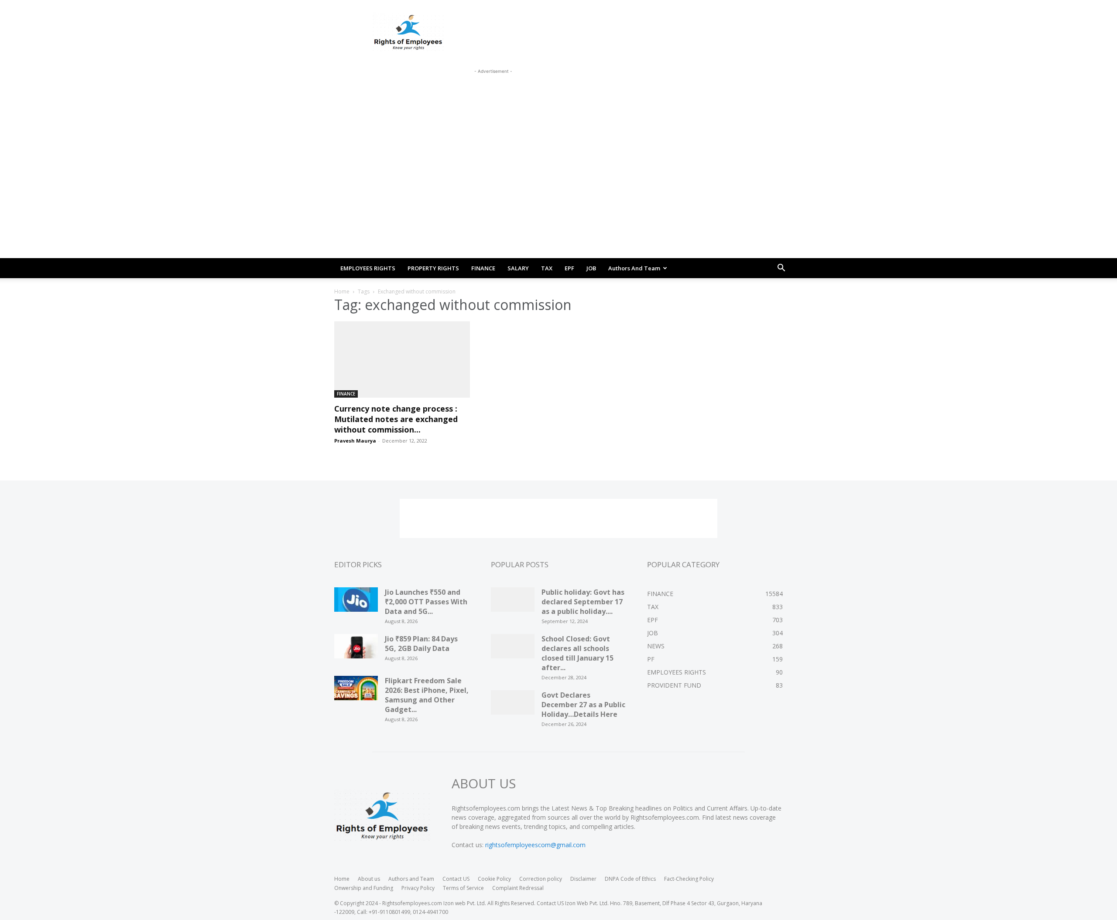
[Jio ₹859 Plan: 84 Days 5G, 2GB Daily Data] (356, 649)
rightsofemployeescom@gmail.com (535, 845)
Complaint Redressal (518, 888)
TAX (546, 268)
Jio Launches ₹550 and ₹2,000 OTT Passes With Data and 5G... (426, 601)
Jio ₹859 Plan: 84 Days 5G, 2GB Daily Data (421, 643)
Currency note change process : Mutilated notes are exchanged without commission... (396, 419)
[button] (781, 269)
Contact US (455, 879)
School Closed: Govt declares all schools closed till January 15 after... (577, 653)
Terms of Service (463, 888)
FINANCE (483, 268)
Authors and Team (634, 268)
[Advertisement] (493, 95)
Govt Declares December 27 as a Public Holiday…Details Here (583, 704)
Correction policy (540, 879)
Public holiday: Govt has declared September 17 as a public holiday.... (582, 601)
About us (369, 879)
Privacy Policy (418, 888)
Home (341, 291)
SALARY (518, 268)
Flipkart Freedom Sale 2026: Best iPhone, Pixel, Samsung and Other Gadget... (427, 695)
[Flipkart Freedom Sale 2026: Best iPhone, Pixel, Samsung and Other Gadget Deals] (356, 691)
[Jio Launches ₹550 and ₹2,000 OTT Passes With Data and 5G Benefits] (356, 602)
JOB (591, 268)
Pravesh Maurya (355, 440)
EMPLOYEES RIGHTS (367, 268)
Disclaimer (583, 879)
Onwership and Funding (363, 888)
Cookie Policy (494, 879)
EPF (569, 268)
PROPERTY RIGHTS (433, 268)
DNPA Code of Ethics (630, 879)
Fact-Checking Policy (689, 879)
